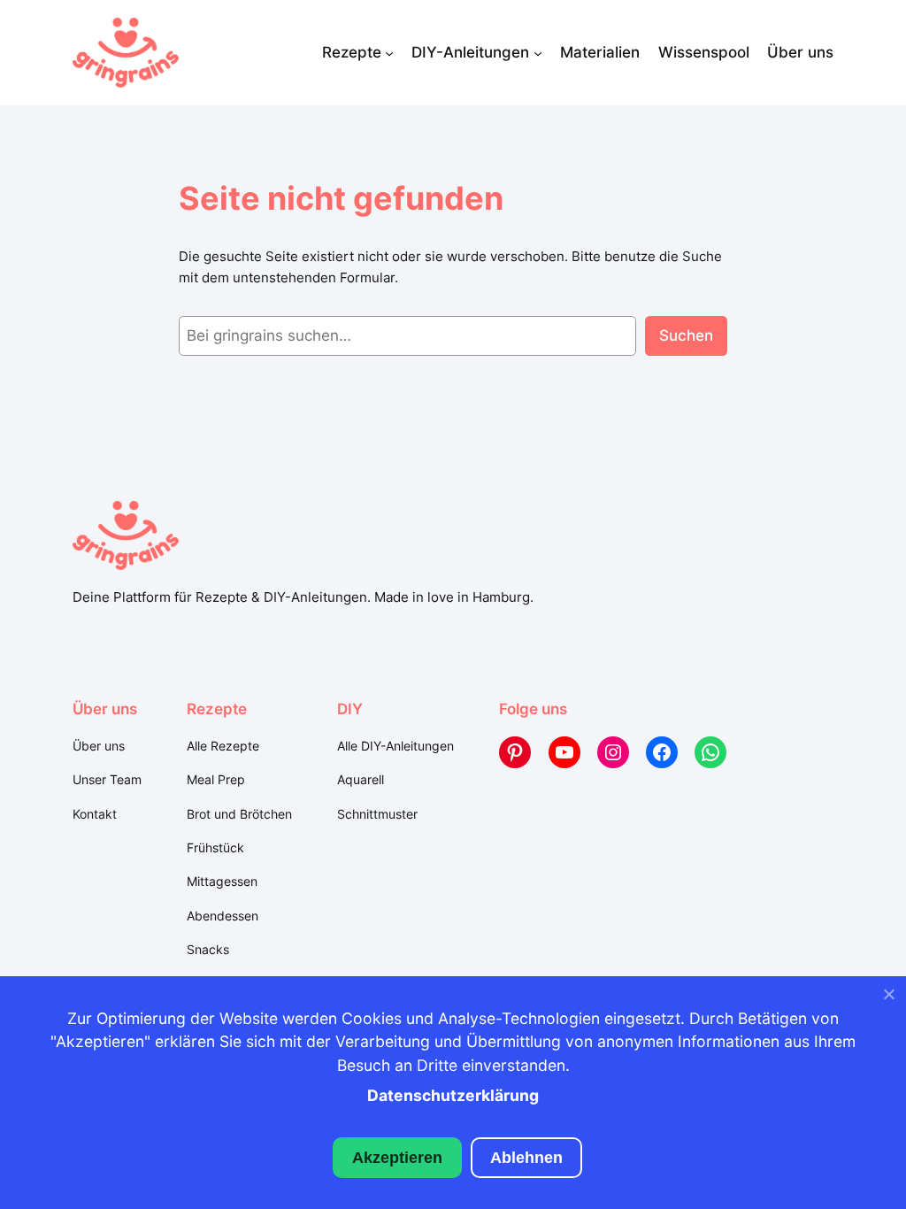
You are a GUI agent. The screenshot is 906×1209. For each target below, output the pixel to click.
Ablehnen (526, 1158)
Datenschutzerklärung (453, 1095)
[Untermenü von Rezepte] (389, 52)
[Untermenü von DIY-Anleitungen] (538, 52)
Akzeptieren (397, 1158)
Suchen (686, 335)
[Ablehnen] (888, 998)
